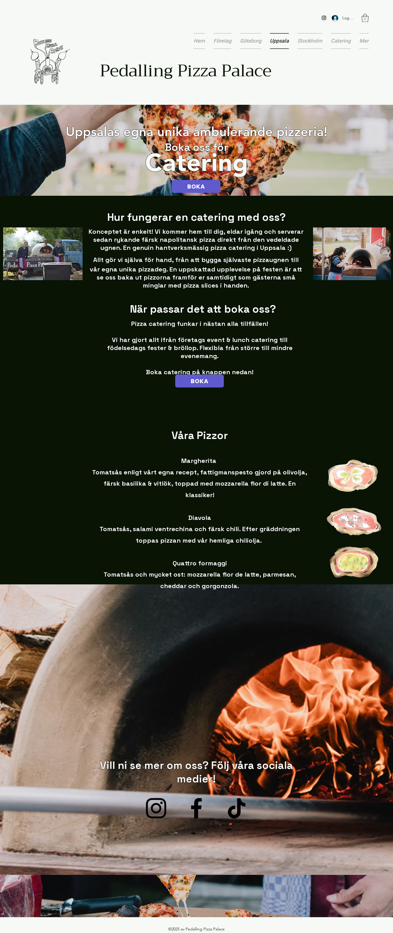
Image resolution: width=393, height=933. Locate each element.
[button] (365, 18)
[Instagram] (324, 18)
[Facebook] (332, 18)
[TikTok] (236, 808)
